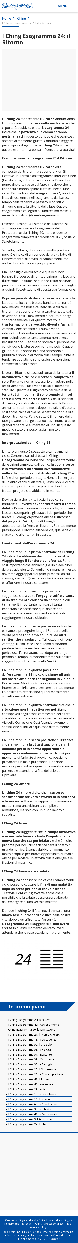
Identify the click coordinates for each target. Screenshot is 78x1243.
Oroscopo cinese (54, 1223)
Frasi (68, 1223)
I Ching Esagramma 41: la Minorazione (32, 1114)
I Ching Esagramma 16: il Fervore (29, 1099)
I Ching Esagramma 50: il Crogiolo (29, 1044)
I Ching (38, 1223)
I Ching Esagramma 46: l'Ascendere (30, 1084)
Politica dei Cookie (38, 1235)
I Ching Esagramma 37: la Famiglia (30, 1064)
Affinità (43, 1220)
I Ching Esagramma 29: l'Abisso (28, 1089)
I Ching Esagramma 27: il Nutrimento (31, 1069)
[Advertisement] (39, 80)
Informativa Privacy (15, 1235)
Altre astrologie (39, 1227)
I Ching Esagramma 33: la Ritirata (29, 1109)
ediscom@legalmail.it (61, 1232)
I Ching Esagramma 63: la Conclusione (32, 1104)
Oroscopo (11, 1220)
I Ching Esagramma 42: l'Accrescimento (33, 1024)
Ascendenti (55, 1220)
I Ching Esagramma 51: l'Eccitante (29, 1054)
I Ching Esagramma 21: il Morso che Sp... (34, 1034)
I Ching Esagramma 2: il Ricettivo (28, 1020)
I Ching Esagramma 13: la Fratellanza (31, 1094)
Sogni (67, 1220)
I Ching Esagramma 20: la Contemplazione (35, 1074)
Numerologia (11, 1223)
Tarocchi (27, 1223)
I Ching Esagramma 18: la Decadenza (31, 1039)
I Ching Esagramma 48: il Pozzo (28, 1079)
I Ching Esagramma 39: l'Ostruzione (30, 1059)
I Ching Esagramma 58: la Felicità (29, 1049)
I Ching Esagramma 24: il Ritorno (28, 1124)
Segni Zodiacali (28, 1220)
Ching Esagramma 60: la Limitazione (31, 1029)
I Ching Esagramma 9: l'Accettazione (31, 1119)
